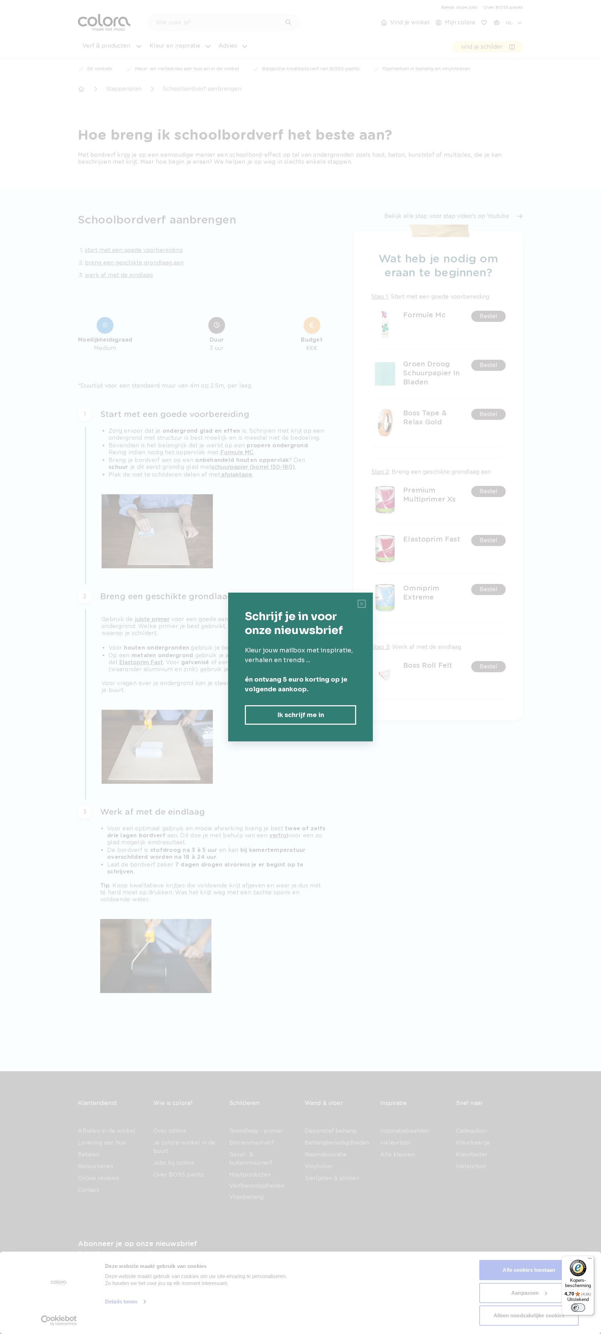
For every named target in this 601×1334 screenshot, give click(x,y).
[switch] (578, 1307)
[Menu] (590, 1260)
